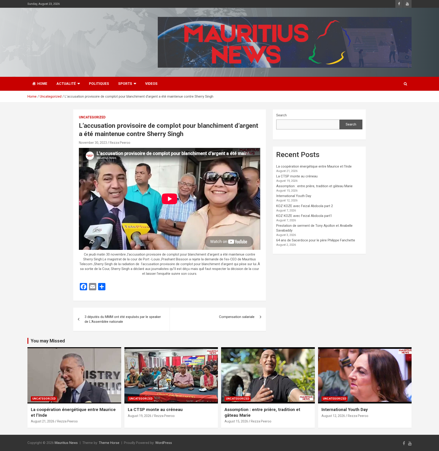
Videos (151, 84)
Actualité (66, 84)
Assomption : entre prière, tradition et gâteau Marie (314, 186)
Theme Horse (109, 443)
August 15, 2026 (236, 421)
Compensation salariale (236, 317)
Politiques (99, 84)
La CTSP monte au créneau (297, 176)
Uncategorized (92, 117)
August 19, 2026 (139, 416)
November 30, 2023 (93, 142)
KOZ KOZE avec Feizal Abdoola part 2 (304, 206)
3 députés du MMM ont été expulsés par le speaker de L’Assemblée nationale (123, 319)
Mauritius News (66, 443)
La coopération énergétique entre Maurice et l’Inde (314, 166)
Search (281, 115)
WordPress (163, 443)
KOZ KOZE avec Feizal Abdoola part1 (304, 216)
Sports (125, 84)
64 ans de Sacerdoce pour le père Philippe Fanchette (315, 240)
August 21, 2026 (42, 421)
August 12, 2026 (333, 416)
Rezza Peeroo (120, 142)
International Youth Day (293, 196)
